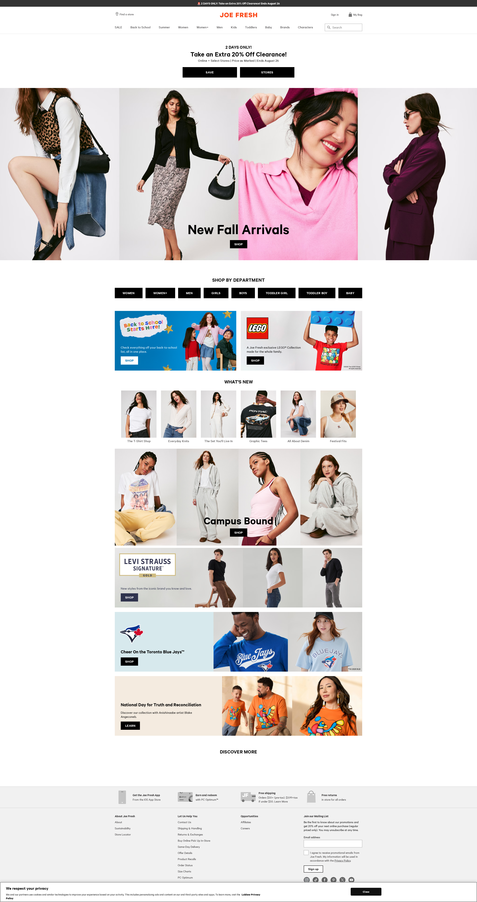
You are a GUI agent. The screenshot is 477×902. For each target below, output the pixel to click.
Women (183, 27)
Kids (234, 27)
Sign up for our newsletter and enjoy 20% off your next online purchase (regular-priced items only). (238, 3)
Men (220, 27)
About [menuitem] (118, 822)
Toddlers (251, 27)
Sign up (313, 869)
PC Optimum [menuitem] (185, 877)
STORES (267, 72)
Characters (305, 27)
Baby (268, 27)
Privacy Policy (342, 860)
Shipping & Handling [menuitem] (190, 828)
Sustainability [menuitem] (122, 828)
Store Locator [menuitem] (123, 834)
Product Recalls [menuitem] (187, 859)
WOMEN (129, 293)
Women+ (203, 27)
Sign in (335, 14)
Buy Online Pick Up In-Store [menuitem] (194, 840)
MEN (189, 293)
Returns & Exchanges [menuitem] (190, 834)
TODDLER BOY (317, 293)
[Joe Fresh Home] (238, 15)
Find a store (127, 14)
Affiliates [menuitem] (246, 822)
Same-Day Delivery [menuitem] (189, 847)
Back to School (140, 27)
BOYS (243, 293)
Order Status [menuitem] (185, 865)
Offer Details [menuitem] (185, 853)
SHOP (238, 244)
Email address (312, 837)
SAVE (210, 72)
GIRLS (215, 293)
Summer (164, 27)
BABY (350, 293)
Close (366, 891)
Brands (285, 27)
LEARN (130, 725)
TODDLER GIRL (277, 293)
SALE (118, 27)
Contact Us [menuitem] (184, 822)
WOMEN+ (160, 293)
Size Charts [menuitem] (184, 871)
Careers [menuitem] (245, 828)
